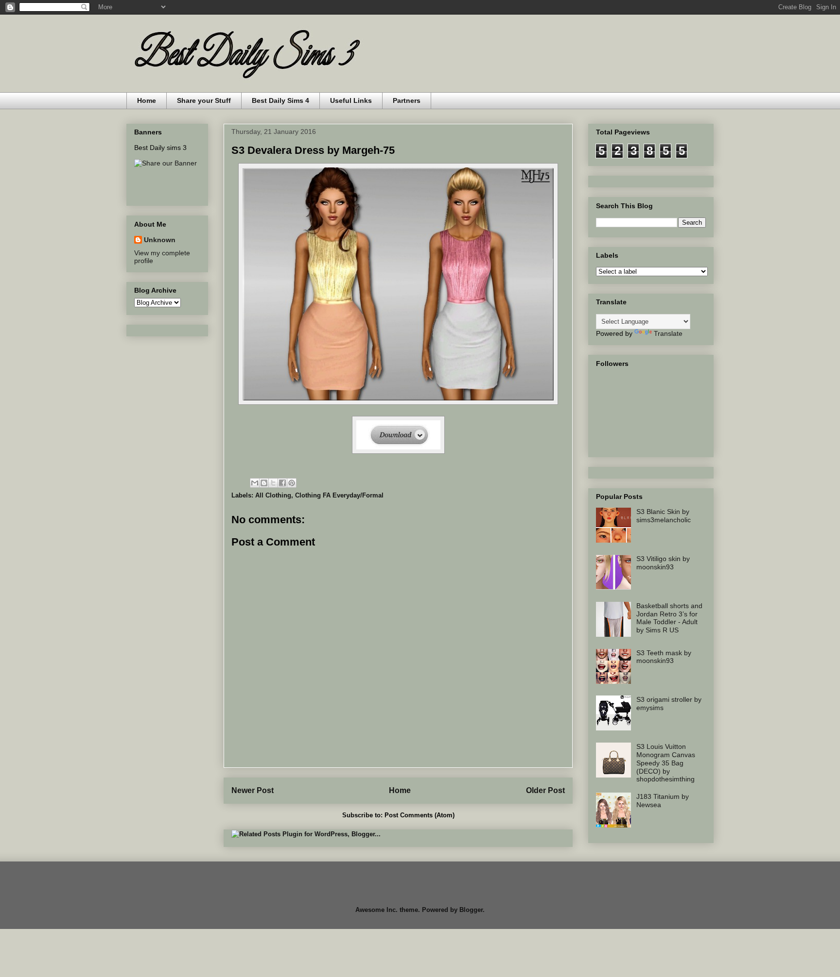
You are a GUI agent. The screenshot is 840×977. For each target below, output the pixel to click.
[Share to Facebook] (282, 483)
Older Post (545, 790)
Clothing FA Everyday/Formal (339, 495)
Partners (406, 100)
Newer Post (252, 790)
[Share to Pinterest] (292, 483)
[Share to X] (273, 483)
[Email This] (255, 483)
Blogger (471, 909)
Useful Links (351, 100)
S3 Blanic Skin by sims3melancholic (663, 516)
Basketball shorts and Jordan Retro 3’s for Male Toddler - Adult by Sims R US (669, 618)
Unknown (159, 240)
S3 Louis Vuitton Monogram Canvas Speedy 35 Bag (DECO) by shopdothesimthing (665, 763)
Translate (668, 333)
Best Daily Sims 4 (280, 100)
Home (146, 100)
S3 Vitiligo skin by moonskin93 (663, 563)
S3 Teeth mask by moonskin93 (663, 657)
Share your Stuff (204, 100)
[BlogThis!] (264, 483)
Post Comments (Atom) (420, 815)
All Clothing (273, 495)
